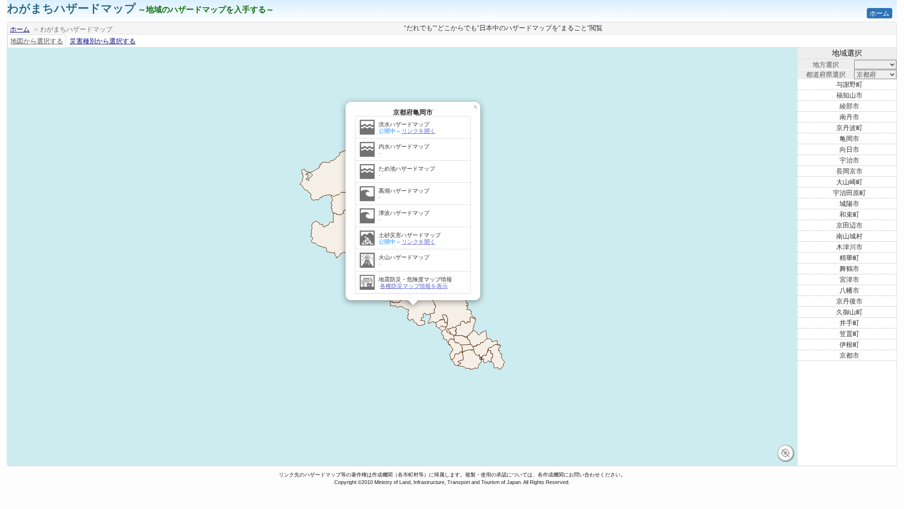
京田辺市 (849, 225)
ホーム (879, 13)
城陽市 (849, 203)
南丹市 (849, 117)
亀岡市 (849, 138)
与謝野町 (849, 84)
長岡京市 (849, 171)
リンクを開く (419, 130)
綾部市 (849, 106)
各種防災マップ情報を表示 (414, 285)
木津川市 (849, 247)
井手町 (849, 323)
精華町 (849, 258)
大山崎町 (849, 182)
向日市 (849, 149)
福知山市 (849, 95)
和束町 (849, 214)
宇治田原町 (849, 193)
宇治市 (849, 160)
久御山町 (849, 312)
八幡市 (849, 290)
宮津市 (849, 279)
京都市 (849, 355)
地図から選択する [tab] (36, 41)
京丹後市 (849, 301)
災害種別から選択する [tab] (103, 41)
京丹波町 (849, 127)
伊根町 (849, 344)
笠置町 (849, 333)
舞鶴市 (849, 268)
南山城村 (849, 236)
